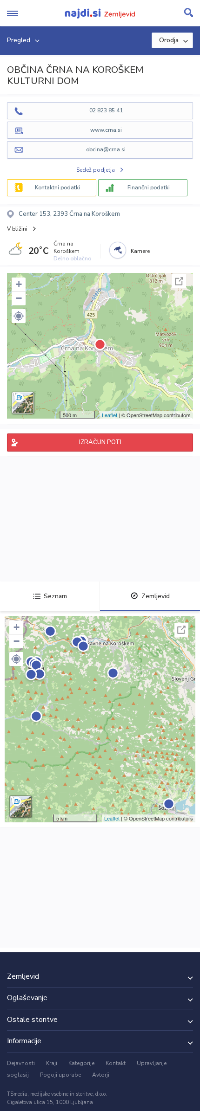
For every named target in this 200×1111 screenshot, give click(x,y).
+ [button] (19, 284)
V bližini (17, 229)
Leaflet (109, 415)
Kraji (51, 1063)
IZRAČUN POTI (100, 442)
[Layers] (23, 403)
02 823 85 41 (106, 110)
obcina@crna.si (106, 149)
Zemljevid (155, 596)
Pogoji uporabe (60, 1075)
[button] (19, 316)
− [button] (19, 298)
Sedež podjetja (95, 170)
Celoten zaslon (179, 281)
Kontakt (116, 1063)
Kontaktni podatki (57, 187)
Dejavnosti (21, 1063)
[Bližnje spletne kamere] (117, 250)
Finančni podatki (148, 187)
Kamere (140, 251)
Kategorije (81, 1063)
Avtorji (100, 1075)
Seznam (55, 596)
